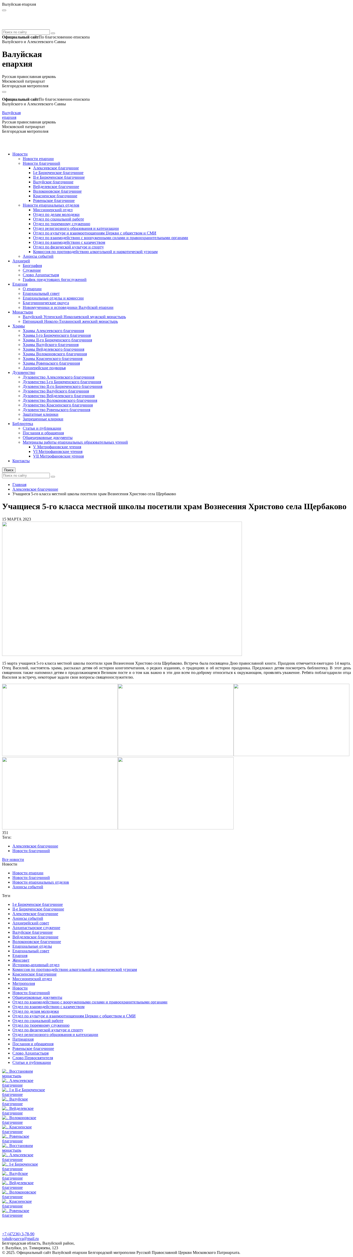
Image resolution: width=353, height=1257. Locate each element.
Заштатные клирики (40, 414)
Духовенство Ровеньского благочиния (56, 409)
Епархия (19, 284)
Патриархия (23, 1039)
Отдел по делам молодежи (56, 214)
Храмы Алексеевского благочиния (53, 330)
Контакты (21, 461)
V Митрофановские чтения (57, 447)
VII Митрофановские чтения (58, 456)
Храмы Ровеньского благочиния (51, 363)
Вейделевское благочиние (56, 186)
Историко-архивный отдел (35, 965)
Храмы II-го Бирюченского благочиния (57, 340)
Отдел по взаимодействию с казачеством (69, 242)
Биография (32, 265)
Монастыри (22, 312)
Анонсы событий (38, 256)
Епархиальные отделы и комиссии (53, 298)
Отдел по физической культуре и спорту (68, 247)
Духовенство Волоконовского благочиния (60, 400)
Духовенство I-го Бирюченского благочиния (62, 382)
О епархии (32, 289)
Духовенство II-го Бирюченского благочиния (62, 386)
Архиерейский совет (30, 923)
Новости (20, 154)
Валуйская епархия (11, 115)
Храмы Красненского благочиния (52, 358)
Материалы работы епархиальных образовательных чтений (75, 442)
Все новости (13, 859)
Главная (19, 484)
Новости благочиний (41, 163)
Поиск (8, 470)
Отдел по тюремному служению (61, 224)
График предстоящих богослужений (55, 279)
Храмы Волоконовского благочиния (55, 354)
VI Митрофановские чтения (57, 451)
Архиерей (21, 261)
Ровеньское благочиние (54, 200)
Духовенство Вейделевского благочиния (59, 396)
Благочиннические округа (46, 303)
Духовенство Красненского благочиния (58, 405)
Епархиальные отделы (32, 946)
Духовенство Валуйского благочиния (56, 391)
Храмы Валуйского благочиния (51, 344)
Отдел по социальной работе (58, 219)
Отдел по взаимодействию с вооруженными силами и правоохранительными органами (110, 237)
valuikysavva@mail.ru (20, 1238)
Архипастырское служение (36, 927)
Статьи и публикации (42, 428)
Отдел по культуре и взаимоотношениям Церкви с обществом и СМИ (94, 233)
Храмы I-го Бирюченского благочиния (57, 335)
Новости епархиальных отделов (51, 205)
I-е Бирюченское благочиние (58, 172)
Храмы (18, 326)
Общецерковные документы (48, 437)
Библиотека (22, 423)
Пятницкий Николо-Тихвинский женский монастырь (70, 321)
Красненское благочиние (55, 196)
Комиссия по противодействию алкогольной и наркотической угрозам (95, 251)
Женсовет (20, 960)
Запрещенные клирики (43, 419)
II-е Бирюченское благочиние (59, 177)
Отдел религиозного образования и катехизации (76, 228)
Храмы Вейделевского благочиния (53, 349)
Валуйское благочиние (53, 182)
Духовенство (23, 372)
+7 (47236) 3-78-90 (18, 1234)
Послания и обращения (43, 433)
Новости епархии (38, 158)
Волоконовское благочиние (57, 191)
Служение (32, 270)
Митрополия (23, 983)
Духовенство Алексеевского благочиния (58, 377)
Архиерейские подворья (44, 368)
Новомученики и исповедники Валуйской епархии (68, 307)
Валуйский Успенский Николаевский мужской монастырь (74, 317)
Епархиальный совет (41, 293)
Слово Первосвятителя (32, 1058)
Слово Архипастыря (41, 275)
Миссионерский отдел (53, 210)
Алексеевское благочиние (56, 168)
